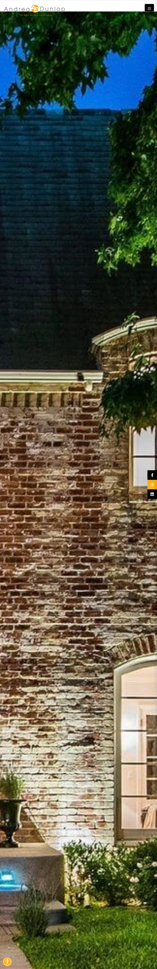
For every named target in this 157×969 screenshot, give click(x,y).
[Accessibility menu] (7, 961)
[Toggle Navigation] (149, 7)
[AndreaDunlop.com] (78, 2)
